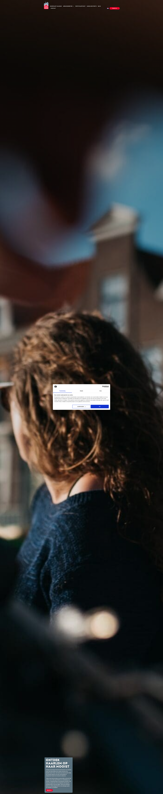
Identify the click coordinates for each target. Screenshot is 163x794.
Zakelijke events (92, 6)
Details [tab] (81, 390)
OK (100, 406)
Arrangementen (68, 6)
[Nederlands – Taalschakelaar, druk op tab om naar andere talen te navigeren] (108, 8)
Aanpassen (80, 406)
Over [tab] (101, 390)
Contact (53, 8)
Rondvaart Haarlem (56, 6)
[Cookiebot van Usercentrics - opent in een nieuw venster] (103, 387)
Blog (99, 6)
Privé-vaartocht (80, 6)
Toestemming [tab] (62, 390)
